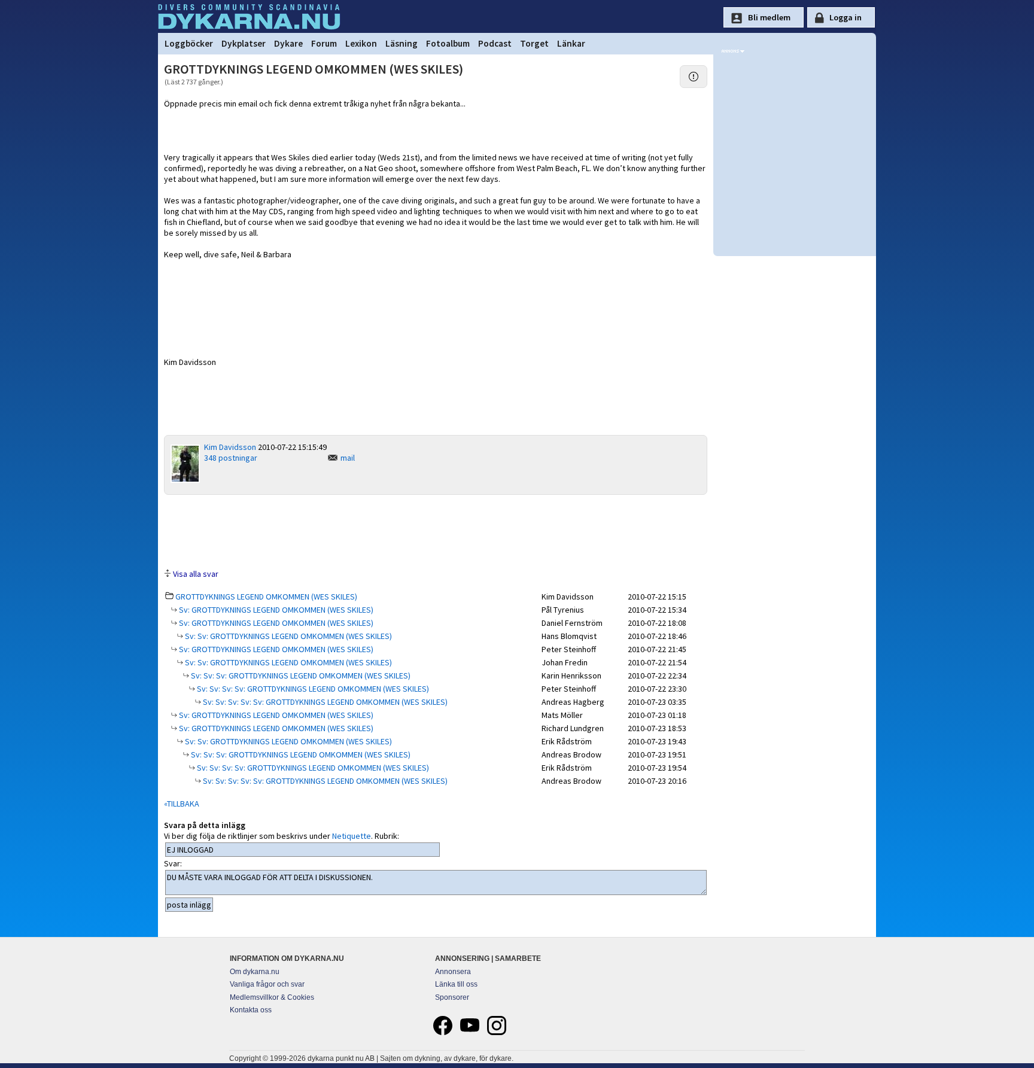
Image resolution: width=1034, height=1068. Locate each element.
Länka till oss (456, 984)
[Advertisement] (435, 531)
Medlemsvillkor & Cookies (272, 997)
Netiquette (351, 835)
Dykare (288, 43)
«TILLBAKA (181, 803)
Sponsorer (452, 997)
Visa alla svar (195, 573)
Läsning (401, 43)
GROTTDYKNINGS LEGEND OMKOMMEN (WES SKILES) (266, 596)
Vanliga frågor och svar (267, 984)
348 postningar (230, 457)
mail (347, 457)
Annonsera (453, 971)
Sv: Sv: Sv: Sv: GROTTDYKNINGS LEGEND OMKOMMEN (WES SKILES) (312, 688)
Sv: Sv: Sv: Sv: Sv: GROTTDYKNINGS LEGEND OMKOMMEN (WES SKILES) (324, 701)
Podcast (495, 43)
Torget (534, 43)
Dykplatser (243, 43)
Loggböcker (189, 43)
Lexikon (361, 43)
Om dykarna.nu (254, 971)
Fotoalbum (448, 43)
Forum (324, 43)
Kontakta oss (251, 1010)
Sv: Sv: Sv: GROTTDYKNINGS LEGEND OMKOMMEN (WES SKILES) (299, 675)
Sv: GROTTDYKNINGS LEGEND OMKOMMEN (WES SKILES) (275, 609)
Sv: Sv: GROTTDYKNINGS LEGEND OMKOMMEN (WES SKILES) (287, 636)
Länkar (571, 43)
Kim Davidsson (230, 447)
